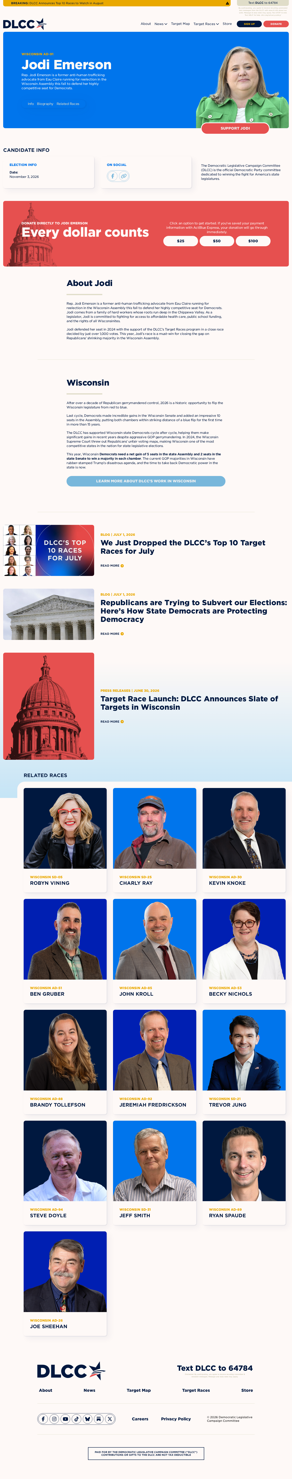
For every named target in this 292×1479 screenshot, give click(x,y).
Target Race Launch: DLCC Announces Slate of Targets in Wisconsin (189, 703)
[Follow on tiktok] (76, 1419)
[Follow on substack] (98, 1419)
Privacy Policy (176, 1419)
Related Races (68, 104)
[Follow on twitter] (110, 1419)
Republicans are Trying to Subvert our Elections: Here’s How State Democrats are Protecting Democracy (194, 610)
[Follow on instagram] (54, 1419)
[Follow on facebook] (112, 176)
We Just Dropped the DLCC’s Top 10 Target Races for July (183, 547)
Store (227, 24)
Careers (140, 1419)
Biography (45, 104)
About (146, 24)
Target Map (180, 24)
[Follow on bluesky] (87, 1419)
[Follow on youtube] (65, 1419)
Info (31, 104)
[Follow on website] (124, 176)
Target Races (204, 24)
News (159, 24)
